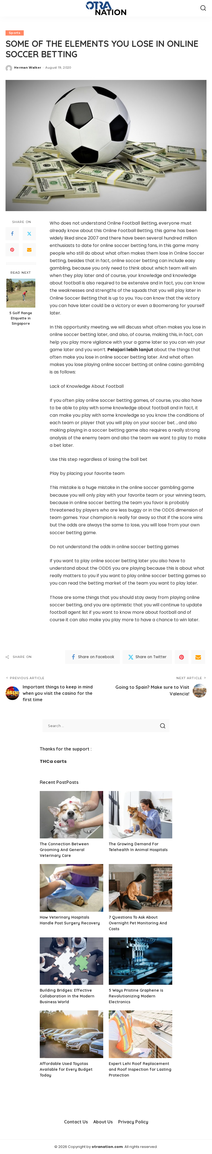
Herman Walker (27, 67)
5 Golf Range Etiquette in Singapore (20, 318)
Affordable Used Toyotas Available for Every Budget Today (66, 1069)
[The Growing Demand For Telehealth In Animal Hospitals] (140, 815)
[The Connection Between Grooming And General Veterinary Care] (71, 815)
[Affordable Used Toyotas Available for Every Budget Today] (71, 1034)
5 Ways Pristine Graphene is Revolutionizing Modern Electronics (136, 996)
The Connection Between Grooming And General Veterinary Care (64, 849)
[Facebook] (12, 233)
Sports (14, 33)
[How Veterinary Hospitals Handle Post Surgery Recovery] (71, 888)
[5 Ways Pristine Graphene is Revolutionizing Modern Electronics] (140, 961)
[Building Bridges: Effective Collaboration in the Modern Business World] (71, 961)
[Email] (29, 249)
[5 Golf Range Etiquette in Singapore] (20, 293)
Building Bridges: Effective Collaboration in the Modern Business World (67, 996)
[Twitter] (29, 233)
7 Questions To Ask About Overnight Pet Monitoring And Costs (138, 923)
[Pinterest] (12, 249)
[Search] (203, 8)
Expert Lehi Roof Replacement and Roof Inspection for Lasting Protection (140, 1069)
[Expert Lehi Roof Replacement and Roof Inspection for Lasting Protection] (140, 1034)
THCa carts (53, 761)
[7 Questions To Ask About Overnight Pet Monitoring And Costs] (140, 888)
